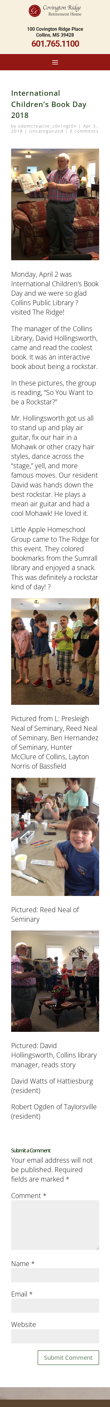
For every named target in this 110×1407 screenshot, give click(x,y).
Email (22, 1294)
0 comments (84, 131)
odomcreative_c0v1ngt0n (47, 126)
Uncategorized (46, 131)
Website (23, 1324)
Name (23, 1263)
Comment (29, 1195)
